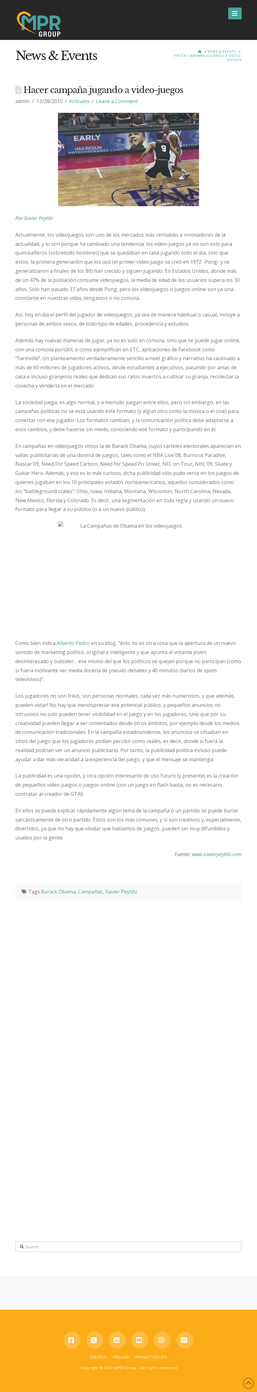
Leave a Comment (117, 101)
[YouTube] (139, 1340)
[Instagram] (162, 1340)
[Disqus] (128, 978)
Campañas (90, 891)
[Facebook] (72, 1340)
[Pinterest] (184, 1340)
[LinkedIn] (117, 1340)
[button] (235, 13)
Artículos (79, 101)
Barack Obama (58, 891)
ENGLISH (121, 1357)
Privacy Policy (151, 1357)
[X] (94, 1340)
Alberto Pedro (73, 643)
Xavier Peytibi (121, 891)
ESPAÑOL (99, 1357)
